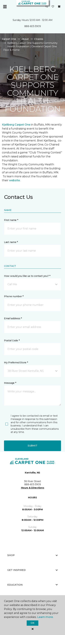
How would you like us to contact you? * (27, 276)
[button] (47, 6)
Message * (10, 383)
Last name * (11, 242)
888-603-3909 (32, 26)
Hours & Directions (32, 487)
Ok (32, 622)
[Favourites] (53, 6)
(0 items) (59, 6)
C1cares (38, 38)
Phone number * (14, 296)
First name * (11, 220)
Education (15, 584)
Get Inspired (16, 569)
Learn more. (45, 617)
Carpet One (9, 38)
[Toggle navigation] (5, 6)
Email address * (13, 318)
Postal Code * (12, 340)
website (14, 180)
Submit (32, 445)
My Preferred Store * (16, 362)
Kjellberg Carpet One (16, 124)
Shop (11, 555)
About (25, 38)
